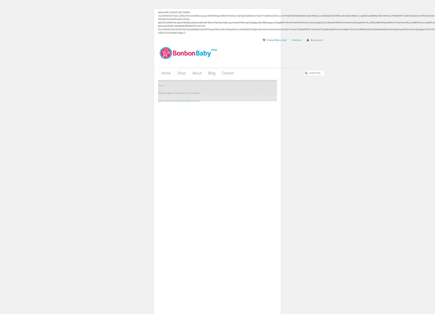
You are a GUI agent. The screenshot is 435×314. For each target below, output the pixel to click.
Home (161, 85)
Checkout (296, 40)
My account (316, 40)
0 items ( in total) (276, 40)
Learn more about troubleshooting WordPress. (179, 100)
